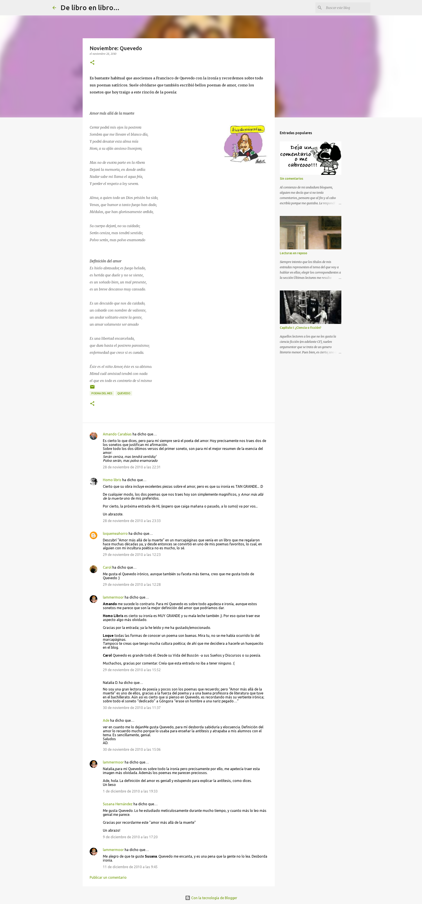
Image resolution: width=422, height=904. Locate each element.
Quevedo (123, 393)
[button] (92, 63)
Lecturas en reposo (293, 253)
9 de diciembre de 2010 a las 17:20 (130, 837)
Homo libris (112, 480)
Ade (106, 720)
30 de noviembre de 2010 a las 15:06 (132, 749)
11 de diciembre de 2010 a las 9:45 (130, 867)
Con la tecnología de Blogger (213, 898)
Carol (107, 567)
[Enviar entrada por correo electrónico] (92, 388)
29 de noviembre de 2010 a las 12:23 (132, 555)
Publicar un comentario (108, 877)
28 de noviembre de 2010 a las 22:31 (132, 467)
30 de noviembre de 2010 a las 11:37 (132, 708)
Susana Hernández (118, 804)
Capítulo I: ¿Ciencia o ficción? (300, 327)
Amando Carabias (117, 434)
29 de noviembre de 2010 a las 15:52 (132, 670)
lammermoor (113, 597)
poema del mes (101, 393)
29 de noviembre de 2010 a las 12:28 (132, 584)
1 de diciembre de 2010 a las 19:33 (130, 791)
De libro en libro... (89, 7)
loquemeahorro (115, 533)
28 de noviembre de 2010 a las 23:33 (132, 521)
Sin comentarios (291, 178)
